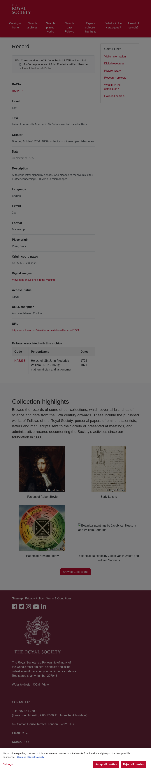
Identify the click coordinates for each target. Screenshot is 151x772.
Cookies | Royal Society (30, 757)
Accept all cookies (106, 764)
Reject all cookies (133, 764)
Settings (8, 764)
